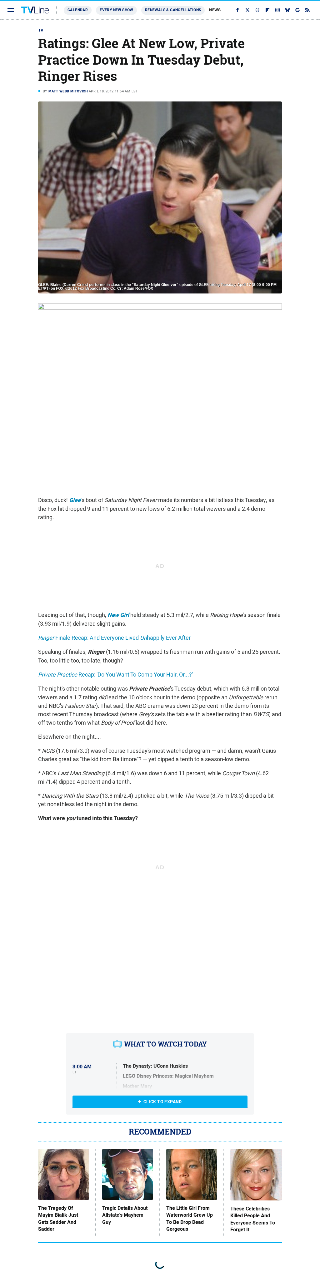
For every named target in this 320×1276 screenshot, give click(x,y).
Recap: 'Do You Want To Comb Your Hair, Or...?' (115, 674)
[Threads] (257, 10)
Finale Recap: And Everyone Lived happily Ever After (114, 638)
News (215, 10)
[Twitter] (247, 10)
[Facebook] (237, 10)
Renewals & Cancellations (173, 10)
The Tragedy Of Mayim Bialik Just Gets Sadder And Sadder (58, 1219)
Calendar (78, 10)
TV (41, 30)
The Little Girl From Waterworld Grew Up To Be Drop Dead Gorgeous (189, 1219)
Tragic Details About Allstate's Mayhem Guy (125, 1215)
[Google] (297, 10)
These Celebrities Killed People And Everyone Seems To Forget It (252, 1219)
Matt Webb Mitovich (68, 91)
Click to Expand (162, 1102)
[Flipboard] (267, 10)
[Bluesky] (287, 10)
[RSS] (307, 10)
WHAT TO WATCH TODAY (165, 1044)
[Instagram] (277, 10)
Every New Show (116, 10)
